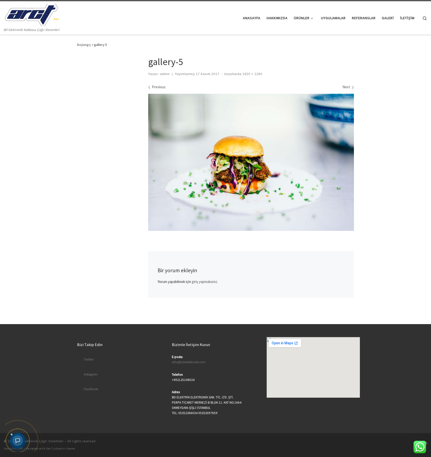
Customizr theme (63, 448)
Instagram (91, 374)
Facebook (91, 389)
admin (165, 74)
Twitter (89, 359)
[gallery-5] (251, 162)
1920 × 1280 (251, 74)
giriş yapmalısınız (204, 281)
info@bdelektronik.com (189, 362)
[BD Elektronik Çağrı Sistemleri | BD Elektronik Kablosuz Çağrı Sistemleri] (31, 14)
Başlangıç (84, 44)
